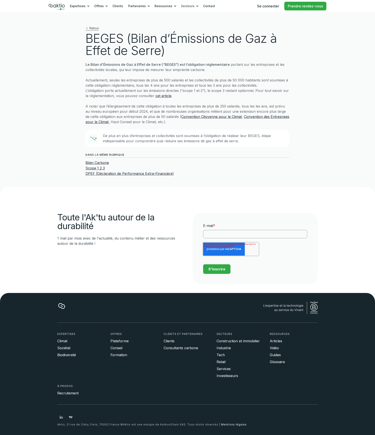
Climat (62, 341)
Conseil (116, 348)
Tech (221, 355)
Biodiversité (66, 355)
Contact (209, 6)
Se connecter (268, 6)
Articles (276, 341)
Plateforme (119, 341)
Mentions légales (234, 424)
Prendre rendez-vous (305, 6)
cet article (163, 96)
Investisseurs (227, 376)
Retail (221, 362)
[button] (79, 6)
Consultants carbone (181, 348)
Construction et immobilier (238, 341)
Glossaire (277, 362)
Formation (118, 355)
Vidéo (274, 348)
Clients (117, 6)
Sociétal (63, 348)
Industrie (224, 348)
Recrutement (68, 393)
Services (224, 369)
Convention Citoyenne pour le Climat (211, 116)
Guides (275, 355)
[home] (57, 6)
